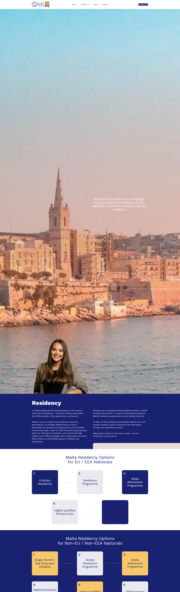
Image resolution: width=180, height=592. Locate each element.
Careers (105, 4)
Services (84, 4)
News (96, 4)
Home (74, 4)
